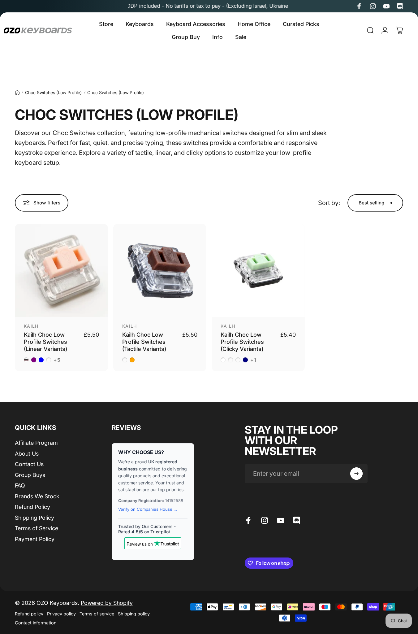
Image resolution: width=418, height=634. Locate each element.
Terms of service (97, 613)
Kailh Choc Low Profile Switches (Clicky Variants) (242, 341)
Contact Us (29, 464)
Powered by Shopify (107, 603)
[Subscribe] (356, 473)
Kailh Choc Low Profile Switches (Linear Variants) (45, 341)
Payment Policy (34, 539)
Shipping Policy (34, 517)
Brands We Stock (37, 496)
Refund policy (29, 613)
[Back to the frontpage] (17, 92)
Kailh (31, 326)
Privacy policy (61, 613)
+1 (253, 359)
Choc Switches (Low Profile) (53, 92)
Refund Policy (32, 507)
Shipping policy (134, 613)
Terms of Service (36, 528)
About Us (27, 453)
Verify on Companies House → (148, 509)
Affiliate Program (36, 442)
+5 (57, 359)
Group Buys (30, 475)
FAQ (20, 485)
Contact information (35, 622)
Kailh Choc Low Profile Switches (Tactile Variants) (144, 341)
